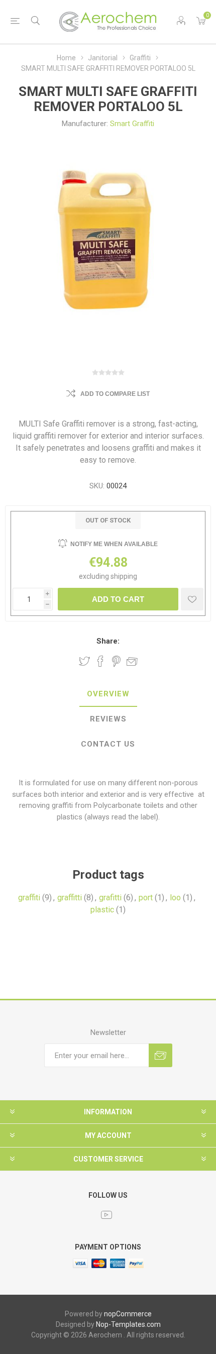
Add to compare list (115, 393)
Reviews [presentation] (108, 718)
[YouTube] (106, 1215)
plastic (102, 909)
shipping (124, 576)
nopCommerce (128, 1314)
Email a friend (132, 661)
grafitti (110, 897)
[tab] (108, 694)
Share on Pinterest (116, 661)
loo (175, 897)
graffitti (69, 897)
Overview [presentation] (108, 693)
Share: (108, 641)
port (146, 897)
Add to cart (118, 599)
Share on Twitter (84, 661)
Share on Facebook (100, 661)
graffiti (29, 897)
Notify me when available (114, 544)
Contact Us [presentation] (108, 744)
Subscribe (160, 1055)
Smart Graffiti (132, 123)
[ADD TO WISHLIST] (192, 599)
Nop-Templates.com (128, 1324)
